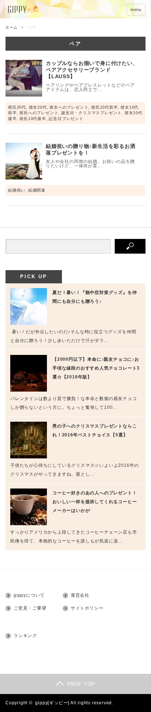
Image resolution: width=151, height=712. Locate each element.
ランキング (25, 635)
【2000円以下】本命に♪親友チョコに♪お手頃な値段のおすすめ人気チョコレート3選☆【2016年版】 (96, 368)
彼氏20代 (17, 107)
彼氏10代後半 (32, 118)
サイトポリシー (87, 608)
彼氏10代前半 (104, 107)
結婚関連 (36, 190)
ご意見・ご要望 (30, 608)
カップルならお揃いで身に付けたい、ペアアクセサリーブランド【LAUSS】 (92, 69)
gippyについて (29, 595)
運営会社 (80, 595)
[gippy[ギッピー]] (43, 10)
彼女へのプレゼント (68, 107)
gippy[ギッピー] (52, 702)
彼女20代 (38, 107)
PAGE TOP (81, 684)
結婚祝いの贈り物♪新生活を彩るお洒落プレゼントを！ (91, 149)
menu (135, 9)
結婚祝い (16, 190)
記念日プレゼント (66, 118)
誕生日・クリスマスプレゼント (91, 112)
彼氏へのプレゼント (38, 112)
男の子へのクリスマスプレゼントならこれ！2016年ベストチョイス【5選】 (94, 430)
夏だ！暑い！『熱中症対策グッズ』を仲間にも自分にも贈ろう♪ (94, 297)
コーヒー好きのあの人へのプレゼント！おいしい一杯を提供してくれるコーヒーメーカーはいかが (94, 501)
